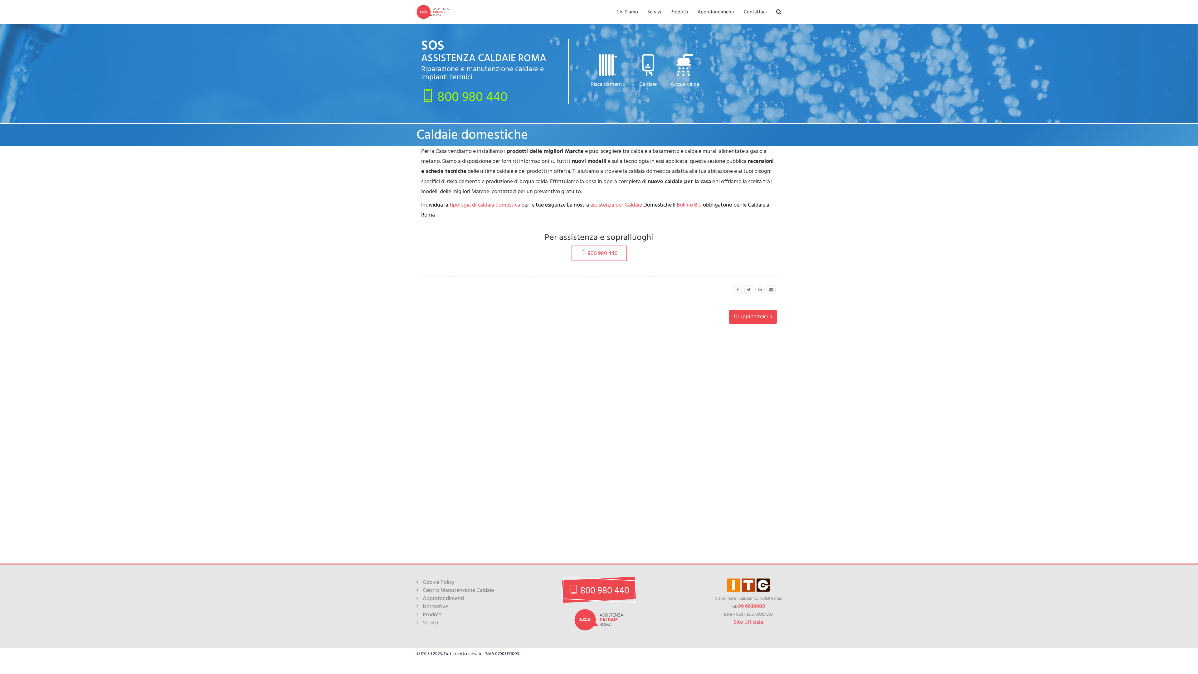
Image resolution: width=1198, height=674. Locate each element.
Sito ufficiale (748, 622)
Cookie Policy (439, 582)
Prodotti (679, 11)
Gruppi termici (751, 316)
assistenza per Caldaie (616, 205)
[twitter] (748, 289)
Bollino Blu (690, 205)
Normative (435, 606)
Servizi (654, 11)
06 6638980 (751, 606)
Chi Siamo (627, 11)
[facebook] (737, 289)
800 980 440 (471, 96)
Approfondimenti (716, 11)
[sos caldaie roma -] (433, 12)
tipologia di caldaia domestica (485, 205)
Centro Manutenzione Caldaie (458, 590)
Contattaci (755, 11)
